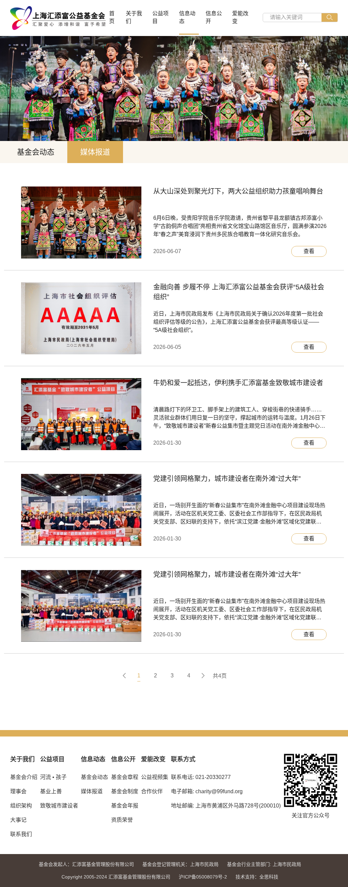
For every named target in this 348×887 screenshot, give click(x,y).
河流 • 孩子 (53, 777)
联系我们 (21, 834)
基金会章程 (124, 777)
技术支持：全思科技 (257, 876)
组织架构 (21, 806)
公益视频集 (154, 777)
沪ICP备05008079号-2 (203, 876)
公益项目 (160, 17)
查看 (308, 251)
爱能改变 (240, 17)
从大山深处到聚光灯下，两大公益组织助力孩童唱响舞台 (238, 191)
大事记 (18, 820)
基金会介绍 (23, 777)
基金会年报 (124, 806)
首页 (112, 17)
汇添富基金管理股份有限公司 (103, 864)
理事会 (18, 791)
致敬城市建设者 (59, 806)
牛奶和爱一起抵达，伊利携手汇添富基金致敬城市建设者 (238, 383)
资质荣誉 (122, 820)
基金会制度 (124, 791)
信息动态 (187, 17)
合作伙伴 (152, 791)
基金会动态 (35, 152)
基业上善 (51, 791)
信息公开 (214, 17)
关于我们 (134, 17)
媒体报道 (95, 152)
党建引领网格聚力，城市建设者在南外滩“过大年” (227, 478)
